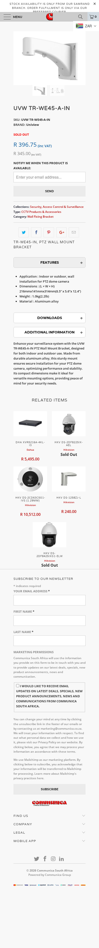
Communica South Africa (55, 870)
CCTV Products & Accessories (41, 212)
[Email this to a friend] (74, 232)
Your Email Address (31, 591)
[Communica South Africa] (49, 17)
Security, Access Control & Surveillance (57, 207)
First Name (23, 611)
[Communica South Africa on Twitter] (36, 859)
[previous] (18, 58)
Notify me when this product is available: (40, 165)
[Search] (82, 17)
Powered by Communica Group (49, 875)
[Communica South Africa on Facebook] (45, 859)
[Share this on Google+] (61, 232)
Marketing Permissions (33, 652)
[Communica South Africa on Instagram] (53, 859)
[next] (81, 58)
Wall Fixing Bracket (40, 216)
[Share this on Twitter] (24, 232)
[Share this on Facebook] (36, 232)
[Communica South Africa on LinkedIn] (61, 859)
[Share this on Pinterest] (48, 232)
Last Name (23, 632)
